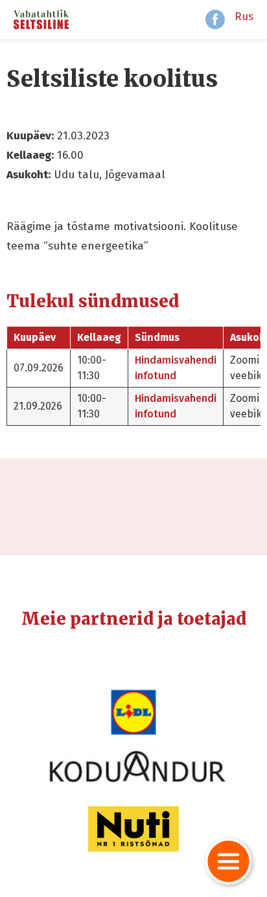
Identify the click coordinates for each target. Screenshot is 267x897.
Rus (244, 16)
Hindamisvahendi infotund (175, 368)
